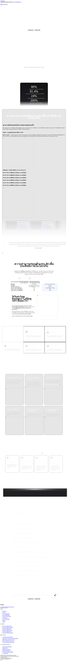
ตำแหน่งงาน (5, 617)
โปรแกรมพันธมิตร (6, 613)
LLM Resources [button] (4, 607)
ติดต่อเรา (2, 4)
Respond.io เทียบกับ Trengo (7, 630)
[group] (34, 607)
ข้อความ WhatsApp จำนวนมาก (8, 641)
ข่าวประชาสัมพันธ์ (6, 619)
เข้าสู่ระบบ (6, 4)
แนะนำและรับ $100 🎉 (7, 616)
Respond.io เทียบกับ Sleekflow (8, 627)
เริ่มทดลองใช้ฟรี (37, 598)
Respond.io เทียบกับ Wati (7, 628)
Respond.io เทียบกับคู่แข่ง (7, 626)
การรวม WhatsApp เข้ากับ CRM (8, 642)
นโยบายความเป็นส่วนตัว (7, 646)
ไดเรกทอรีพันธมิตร (6, 615)
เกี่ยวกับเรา (5, 611)
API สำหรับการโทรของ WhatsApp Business (10, 638)
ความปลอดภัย (5, 653)
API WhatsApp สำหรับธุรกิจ (8, 637)
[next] (2, 253)
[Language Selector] (0, 3)
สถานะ (4, 621)
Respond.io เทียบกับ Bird (7, 631)
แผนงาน (4, 612)
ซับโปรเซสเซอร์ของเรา (7, 650)
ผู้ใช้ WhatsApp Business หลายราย (9, 639)
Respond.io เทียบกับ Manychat (8, 632)
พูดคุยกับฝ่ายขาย (30, 598)
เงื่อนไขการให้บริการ (6, 649)
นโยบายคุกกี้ (5, 648)
